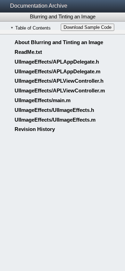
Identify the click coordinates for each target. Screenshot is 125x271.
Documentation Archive (38, 6)
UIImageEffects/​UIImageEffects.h (54, 110)
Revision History (35, 129)
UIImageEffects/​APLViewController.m (60, 90)
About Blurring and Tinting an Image (59, 42)
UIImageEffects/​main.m (42, 100)
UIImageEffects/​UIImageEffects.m (55, 120)
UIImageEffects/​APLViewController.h (59, 81)
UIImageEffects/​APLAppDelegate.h (57, 62)
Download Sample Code (87, 27)
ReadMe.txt (28, 52)
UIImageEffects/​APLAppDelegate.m (57, 71)
